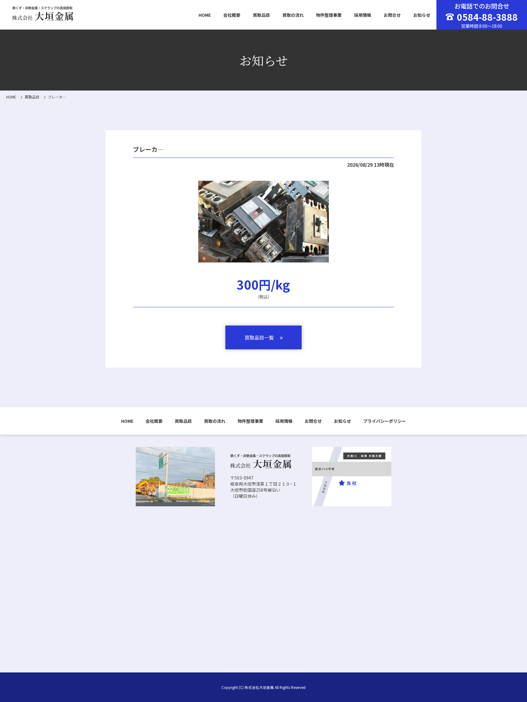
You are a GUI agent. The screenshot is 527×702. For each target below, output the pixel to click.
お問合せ (392, 15)
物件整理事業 (329, 15)
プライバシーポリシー (384, 421)
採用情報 (362, 15)
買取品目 (261, 15)
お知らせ (421, 15)
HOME (205, 15)
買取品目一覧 (259, 337)
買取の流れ (293, 15)
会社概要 (231, 15)
